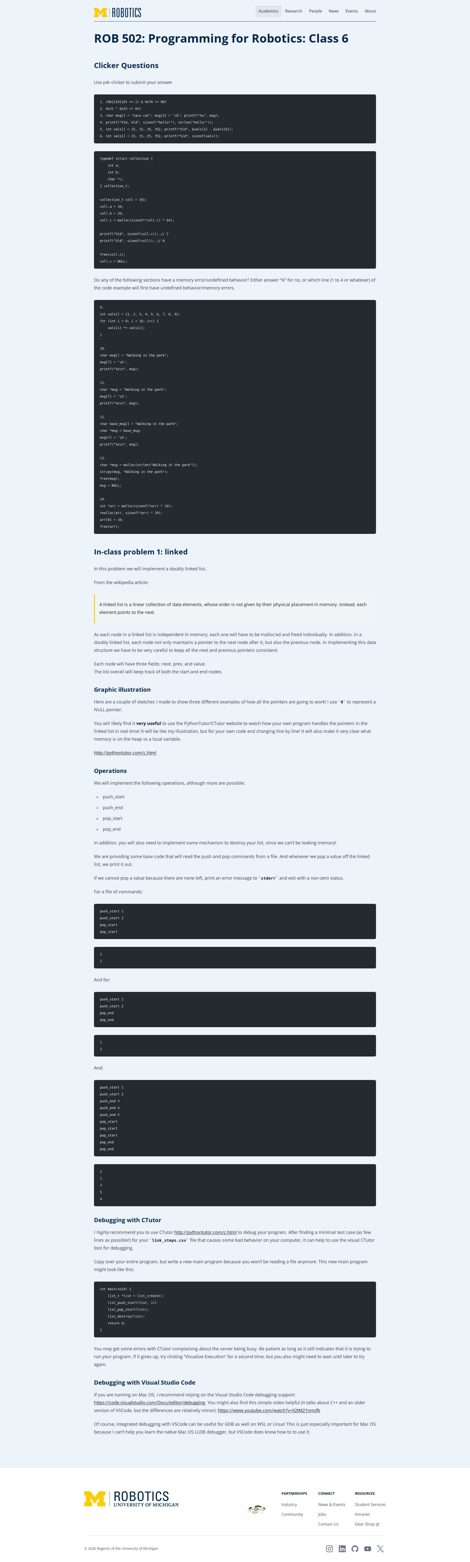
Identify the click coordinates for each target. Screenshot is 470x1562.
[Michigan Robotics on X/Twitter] (380, 1548)
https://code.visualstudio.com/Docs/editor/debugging (149, 1402)
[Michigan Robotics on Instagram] (329, 1548)
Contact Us (328, 1524)
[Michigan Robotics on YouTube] (367, 1548)
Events (352, 11)
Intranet (362, 1514)
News (334, 11)
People (315, 11)
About (370, 11)
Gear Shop (365, 1524)
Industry (289, 1505)
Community (292, 1514)
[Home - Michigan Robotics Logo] (117, 12)
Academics (268, 11)
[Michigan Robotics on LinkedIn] (342, 1548)
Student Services (370, 1505)
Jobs (322, 1514)
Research (293, 11)
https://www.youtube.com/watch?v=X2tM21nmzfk (269, 1410)
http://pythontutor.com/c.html (125, 753)
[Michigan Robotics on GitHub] (355, 1548)
